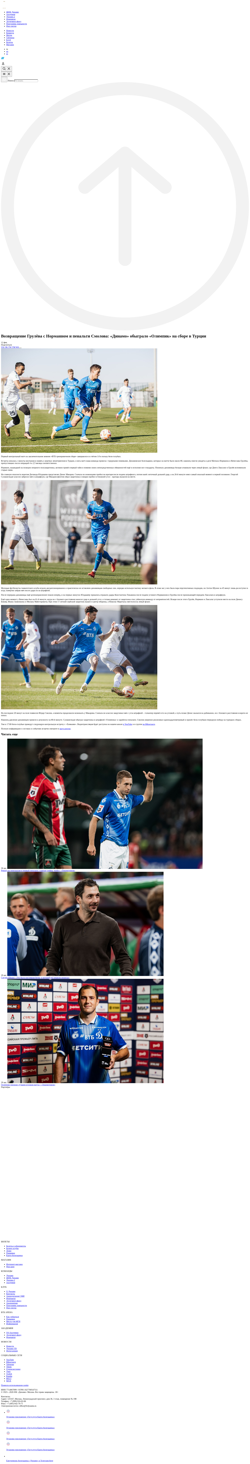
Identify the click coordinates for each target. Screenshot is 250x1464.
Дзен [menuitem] (8, 1371)
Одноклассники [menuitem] (13, 1369)
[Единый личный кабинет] (3, 65)
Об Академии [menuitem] (12, 1333)
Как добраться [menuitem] (12, 1317)
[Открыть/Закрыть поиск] (6, 68)
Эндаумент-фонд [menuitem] (13, 1301)
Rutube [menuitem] (9, 1376)
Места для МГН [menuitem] (13, 1321)
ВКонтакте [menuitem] (11, 1362)
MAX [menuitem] (8, 1381)
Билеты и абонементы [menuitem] (16, 1246)
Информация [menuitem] (12, 1324)
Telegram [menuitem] (10, 1364)
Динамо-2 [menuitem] (10, 1280)
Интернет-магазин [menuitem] (14, 1264)
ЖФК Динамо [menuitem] (12, 1278)
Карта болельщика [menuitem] (14, 1255)
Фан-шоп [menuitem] (10, 1267)
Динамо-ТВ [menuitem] (11, 1348)
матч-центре (65, 729)
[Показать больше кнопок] (20, 347)
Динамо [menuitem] (9, 1275)
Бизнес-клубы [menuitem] (12, 1248)
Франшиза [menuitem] (10, 1298)
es (7, 54)
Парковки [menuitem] (10, 1253)
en (7, 51)
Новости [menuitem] (10, 1346)
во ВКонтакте (149, 724)
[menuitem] (127, 12)
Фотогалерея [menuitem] (12, 1351)
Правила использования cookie (15, 1385)
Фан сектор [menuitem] (11, 1308)
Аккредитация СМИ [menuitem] (15, 1296)
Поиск (11, 81)
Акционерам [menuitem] (12, 1303)
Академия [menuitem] (10, 1282)
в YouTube (127, 724)
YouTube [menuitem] (10, 1360)
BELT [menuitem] (8, 1378)
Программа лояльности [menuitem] (16, 1305)
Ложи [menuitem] (8, 1251)
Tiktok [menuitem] (9, 1367)
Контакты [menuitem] (10, 1294)
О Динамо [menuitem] (10, 1291)
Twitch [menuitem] (9, 1374)
